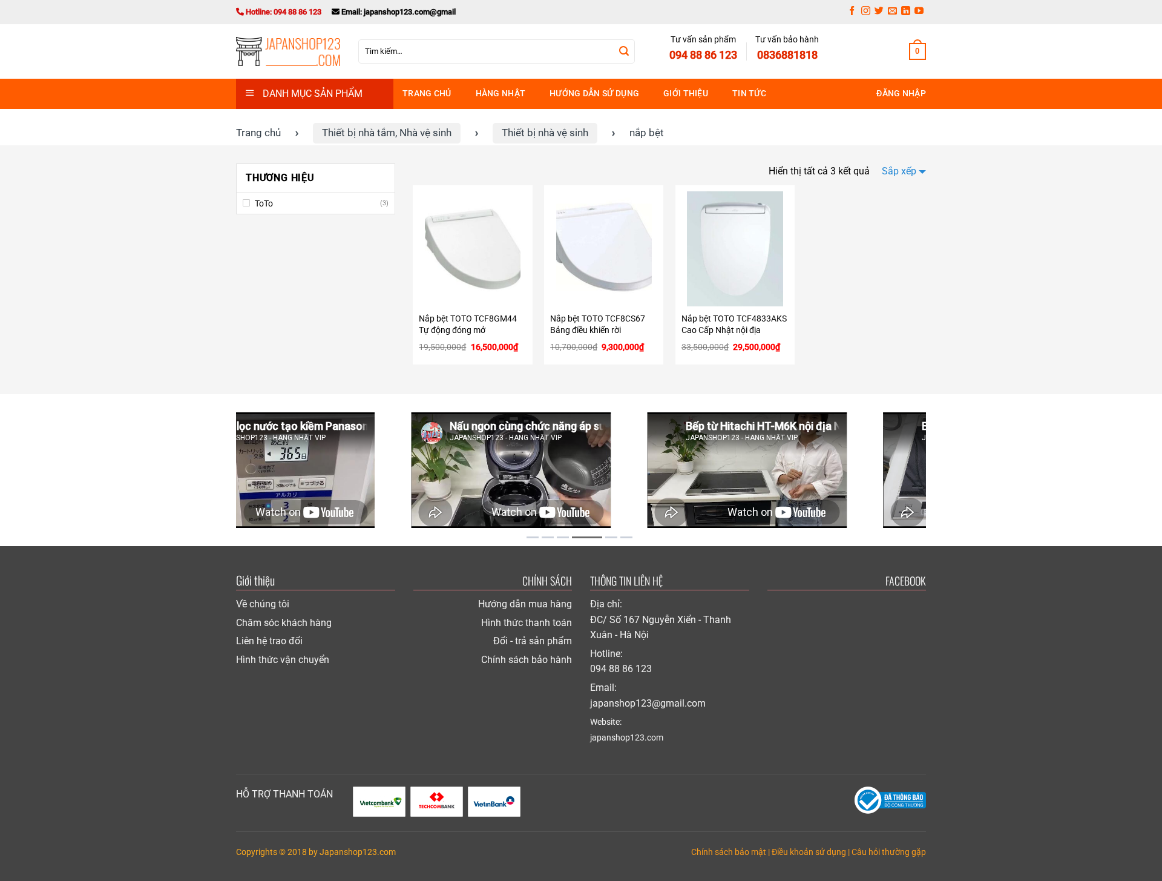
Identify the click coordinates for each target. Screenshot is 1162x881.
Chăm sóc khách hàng (284, 623)
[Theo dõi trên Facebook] (851, 12)
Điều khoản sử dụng (809, 852)
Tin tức (749, 93)
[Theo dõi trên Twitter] (879, 12)
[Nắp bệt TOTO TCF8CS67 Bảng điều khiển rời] (603, 248)
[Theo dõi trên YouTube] (919, 12)
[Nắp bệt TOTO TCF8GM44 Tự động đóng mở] (472, 248)
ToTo (264, 203)
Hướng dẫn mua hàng (525, 604)
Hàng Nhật (501, 93)
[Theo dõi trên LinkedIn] (905, 12)
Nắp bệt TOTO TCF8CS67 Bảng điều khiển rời (597, 324)
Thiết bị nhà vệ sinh (545, 133)
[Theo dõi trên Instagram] (865, 12)
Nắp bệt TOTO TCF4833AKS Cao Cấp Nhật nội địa (734, 324)
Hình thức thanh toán (526, 623)
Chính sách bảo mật (728, 852)
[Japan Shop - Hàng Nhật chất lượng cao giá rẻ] (288, 51)
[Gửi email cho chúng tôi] (892, 12)
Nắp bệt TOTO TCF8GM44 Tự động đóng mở (468, 324)
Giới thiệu (685, 93)
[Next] (939, 471)
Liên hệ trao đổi (269, 641)
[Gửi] (624, 51)
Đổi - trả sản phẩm (532, 641)
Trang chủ (426, 93)
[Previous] (223, 471)
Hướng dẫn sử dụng (594, 93)
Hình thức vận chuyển (282, 659)
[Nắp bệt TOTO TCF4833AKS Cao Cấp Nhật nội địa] (735, 248)
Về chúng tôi (262, 604)
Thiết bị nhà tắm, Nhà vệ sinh (386, 133)
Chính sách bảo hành (526, 659)
